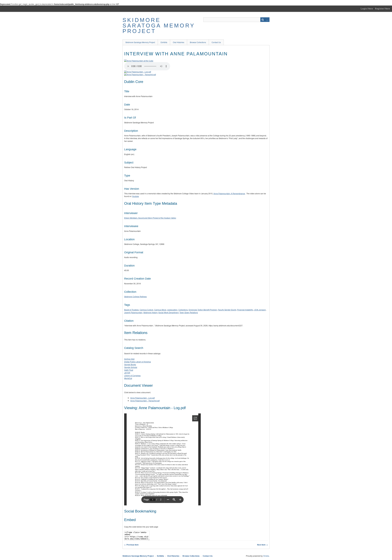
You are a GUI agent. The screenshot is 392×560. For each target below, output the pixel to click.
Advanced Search (267, 19)
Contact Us (216, 42)
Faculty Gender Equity (227, 309)
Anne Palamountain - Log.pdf (142, 398)
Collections (183, 309)
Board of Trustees (131, 309)
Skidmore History (150, 312)
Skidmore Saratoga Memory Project (159, 25)
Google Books (130, 364)
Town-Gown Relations (188, 312)
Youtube (135, 196)
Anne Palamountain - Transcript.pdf (145, 400)
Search (262, 19)
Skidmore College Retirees (135, 296)
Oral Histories (178, 42)
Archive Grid (129, 359)
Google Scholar (130, 367)
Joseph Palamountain (133, 312)
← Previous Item (131, 544)
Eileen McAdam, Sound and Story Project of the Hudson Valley (150, 218)
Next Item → (262, 544)
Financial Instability (245, 309)
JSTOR (127, 372)
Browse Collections (198, 42)
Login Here (367, 8)
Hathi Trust (128, 370)
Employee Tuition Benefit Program (203, 309)
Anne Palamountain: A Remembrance (229, 193)
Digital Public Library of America (137, 361)
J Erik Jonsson (260, 309)
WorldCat (128, 378)
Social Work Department (168, 312)
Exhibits (164, 42)
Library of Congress (132, 375)
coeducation (172, 309)
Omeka (266, 555)
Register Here (382, 8)
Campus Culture (146, 309)
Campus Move (160, 309)
